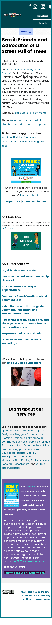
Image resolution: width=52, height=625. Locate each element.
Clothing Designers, (14, 438)
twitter (28, 120)
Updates (17, 137)
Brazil (9, 137)
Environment (30, 137)
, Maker (29, 456)
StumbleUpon (10, 124)
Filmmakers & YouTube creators (21, 445)
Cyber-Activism (10, 141)
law (3, 137)
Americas (25, 141)
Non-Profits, (22, 460)
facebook (16, 120)
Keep (4, 146)
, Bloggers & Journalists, (28, 434)
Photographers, (40, 460)
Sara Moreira (23, 113)
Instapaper (40, 124)
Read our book (29, 195)
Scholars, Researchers (15, 464)
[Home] (12, 14)
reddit (37, 120)
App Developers (11, 430)
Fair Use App (7, 228)
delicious (25, 124)
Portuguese (37, 141)
